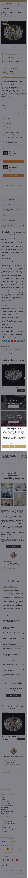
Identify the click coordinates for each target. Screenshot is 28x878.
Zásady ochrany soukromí (14, 443)
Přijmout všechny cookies (14, 446)
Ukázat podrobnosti (14, 449)
